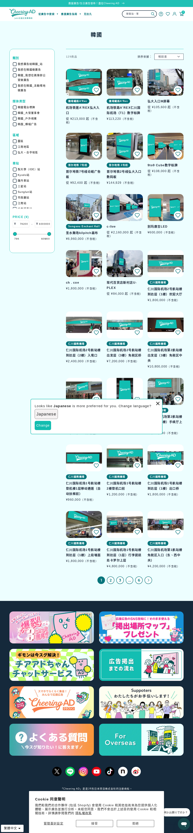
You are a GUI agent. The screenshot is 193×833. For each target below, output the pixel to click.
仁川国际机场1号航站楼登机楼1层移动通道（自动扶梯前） (83, 488)
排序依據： (145, 56)
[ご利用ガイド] (161, 14)
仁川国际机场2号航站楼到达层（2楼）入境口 (83, 353)
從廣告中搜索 (46, 14)
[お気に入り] (168, 14)
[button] (96, 90)
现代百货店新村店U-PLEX (122, 285)
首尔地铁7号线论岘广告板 (83, 174)
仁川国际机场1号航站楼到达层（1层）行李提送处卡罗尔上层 (124, 555)
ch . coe (72, 282)
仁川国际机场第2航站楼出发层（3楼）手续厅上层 (165, 422)
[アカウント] (174, 14)
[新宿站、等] (153, 14)
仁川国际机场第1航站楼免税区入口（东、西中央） (165, 555)
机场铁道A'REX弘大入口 (83, 110)
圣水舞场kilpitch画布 (82, 233)
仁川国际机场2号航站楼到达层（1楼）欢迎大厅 (165, 291)
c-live (111, 226)
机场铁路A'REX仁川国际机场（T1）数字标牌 (123, 110)
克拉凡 (88, 14)
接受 (94, 823)
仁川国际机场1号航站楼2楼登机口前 (124, 486)
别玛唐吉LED (158, 226)
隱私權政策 (83, 813)
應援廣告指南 (69, 14)
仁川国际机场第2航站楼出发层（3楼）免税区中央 (165, 355)
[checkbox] (33, 64)
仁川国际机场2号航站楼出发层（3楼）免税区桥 (124, 353)
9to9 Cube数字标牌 (163, 165)
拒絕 (135, 823)
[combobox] (139, 13)
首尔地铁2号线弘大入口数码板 (124, 174)
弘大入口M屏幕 (159, 101)
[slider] (15, 234)
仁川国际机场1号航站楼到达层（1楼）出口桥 (165, 486)
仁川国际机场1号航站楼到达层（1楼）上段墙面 (83, 552)
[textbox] (22, 224)
